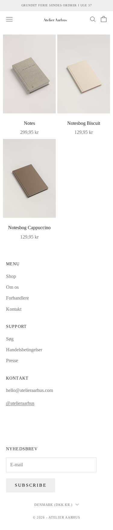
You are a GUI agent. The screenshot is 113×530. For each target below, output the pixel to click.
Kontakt (13, 309)
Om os (12, 287)
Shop (11, 276)
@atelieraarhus (20, 403)
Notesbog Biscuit (83, 123)
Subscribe (30, 485)
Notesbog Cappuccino (29, 227)
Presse (12, 360)
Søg (10, 338)
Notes (29, 123)
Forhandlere (17, 297)
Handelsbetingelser (24, 349)
